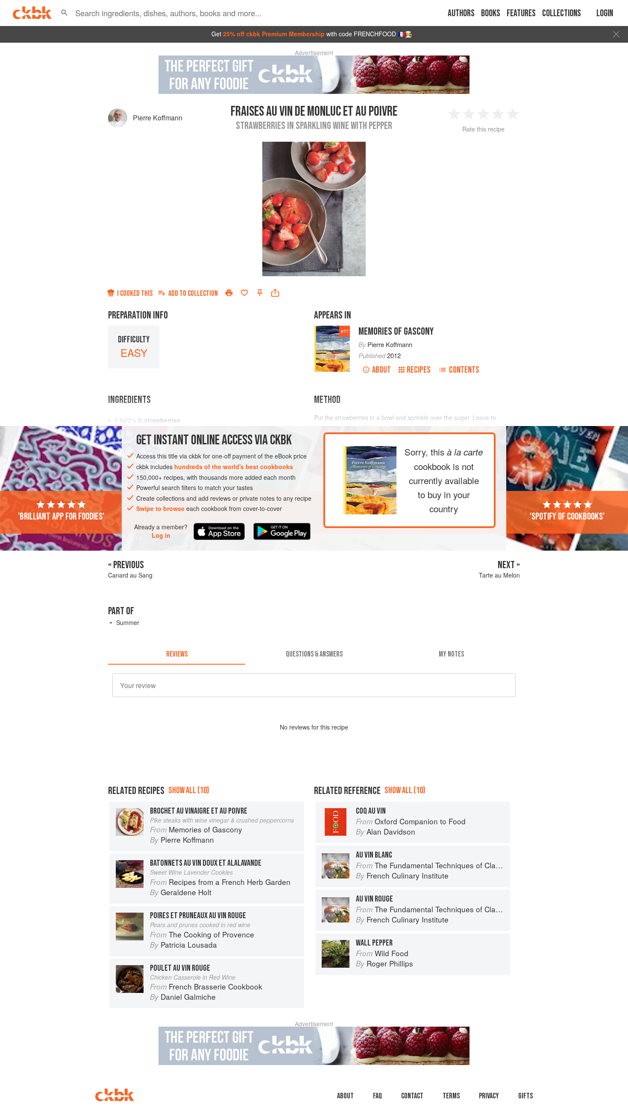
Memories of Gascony (396, 331)
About (381, 370)
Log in (161, 535)
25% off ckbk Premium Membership (274, 33)
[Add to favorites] (244, 293)
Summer (127, 622)
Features (521, 13)
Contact (412, 1096)
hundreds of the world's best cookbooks (233, 466)
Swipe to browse (160, 508)
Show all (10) (188, 790)
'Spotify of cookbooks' (567, 516)
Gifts (525, 1096)
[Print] (229, 293)
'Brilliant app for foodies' (61, 516)
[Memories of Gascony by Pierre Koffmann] (370, 452)
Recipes (419, 370)
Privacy (489, 1096)
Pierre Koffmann (157, 118)
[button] (64, 13)
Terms (451, 1096)
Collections (561, 13)
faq (377, 1096)
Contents (464, 370)
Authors (461, 13)
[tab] (176, 654)
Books (490, 13)
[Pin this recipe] (259, 293)
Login (604, 13)
